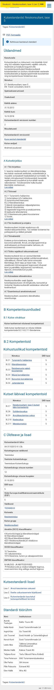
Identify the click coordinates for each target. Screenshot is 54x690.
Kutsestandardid (16, 27)
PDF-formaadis (13, 35)
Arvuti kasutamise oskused (23, 588)
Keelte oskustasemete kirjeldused (26, 592)
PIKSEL (49, 688)
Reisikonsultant (11, 525)
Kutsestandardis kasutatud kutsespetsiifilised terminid (23, 598)
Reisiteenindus (11, 517)
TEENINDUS (9, 508)
